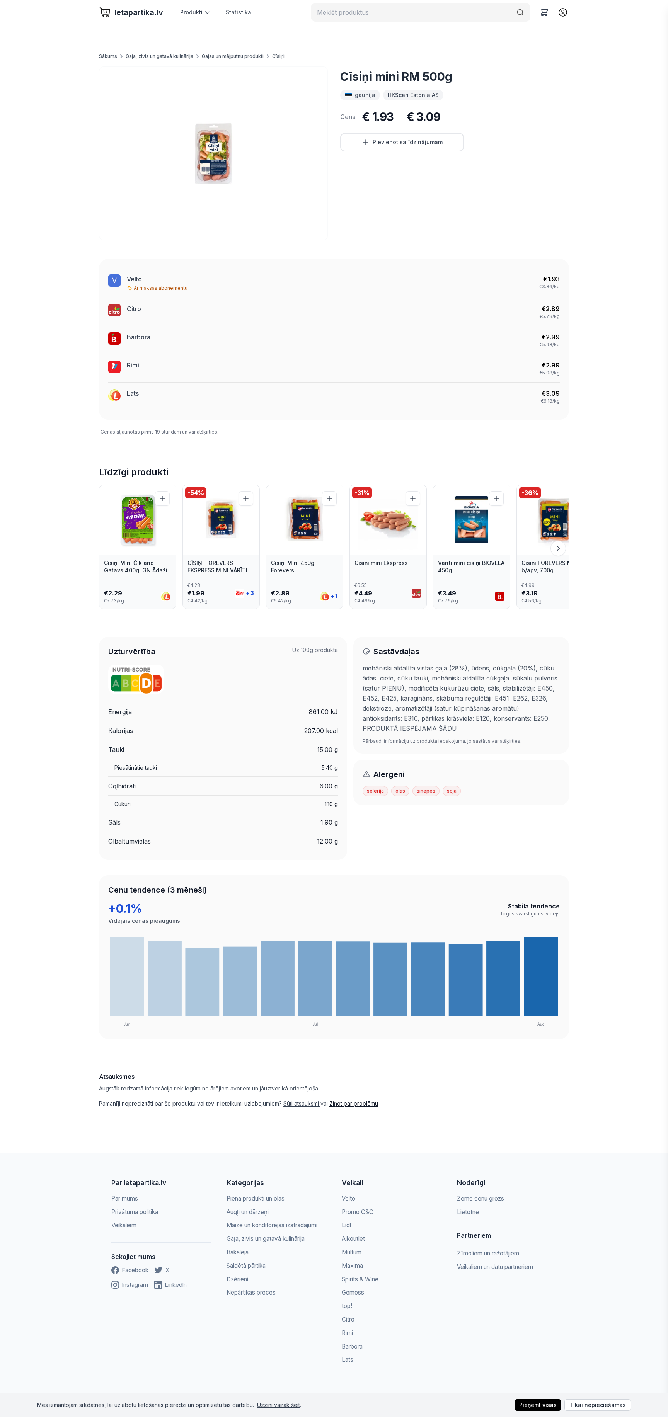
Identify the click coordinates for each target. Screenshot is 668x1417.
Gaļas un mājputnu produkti (233, 56)
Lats (133, 393)
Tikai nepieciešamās (597, 1405)
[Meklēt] (520, 12)
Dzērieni (237, 1279)
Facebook (135, 1270)
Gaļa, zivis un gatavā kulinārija (159, 56)
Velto (134, 279)
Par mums (124, 1198)
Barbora (138, 337)
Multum (351, 1252)
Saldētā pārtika (246, 1265)
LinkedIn (176, 1284)
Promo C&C (357, 1212)
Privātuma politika (134, 1212)
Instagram (135, 1284)
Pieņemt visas (538, 1405)
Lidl (346, 1225)
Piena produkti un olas (256, 1198)
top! (347, 1306)
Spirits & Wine (360, 1279)
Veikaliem (123, 1225)
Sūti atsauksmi (301, 1103)
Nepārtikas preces (251, 1292)
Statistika (238, 12)
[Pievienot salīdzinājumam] (162, 498)
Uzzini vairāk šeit (278, 1405)
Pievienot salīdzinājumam (408, 142)
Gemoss (353, 1292)
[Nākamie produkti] (558, 548)
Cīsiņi (278, 56)
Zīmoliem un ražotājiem (488, 1253)
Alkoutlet (353, 1238)
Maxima (352, 1265)
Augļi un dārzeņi (248, 1212)
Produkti (191, 12)
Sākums (108, 56)
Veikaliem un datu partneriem (495, 1267)
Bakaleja (238, 1252)
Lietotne (468, 1212)
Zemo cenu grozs (480, 1198)
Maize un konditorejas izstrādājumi (272, 1225)
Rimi (133, 365)
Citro (134, 309)
